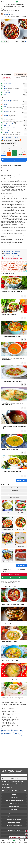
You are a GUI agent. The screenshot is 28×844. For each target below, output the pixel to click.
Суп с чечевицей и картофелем (11, 336)
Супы (7, 512)
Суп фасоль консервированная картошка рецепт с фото (11, 472)
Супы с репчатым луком (14, 493)
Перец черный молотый (10, 127)
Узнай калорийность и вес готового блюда (14, 159)
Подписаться (14, 778)
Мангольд (6, 130)
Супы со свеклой (14, 497)
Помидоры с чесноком (20, 513)
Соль (5, 94)
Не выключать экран (21, 74)
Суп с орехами (14, 490)
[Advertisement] (14, 57)
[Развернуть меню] (26, 837)
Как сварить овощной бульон (11, 679)
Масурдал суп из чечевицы (10, 449)
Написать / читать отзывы (11, 253)
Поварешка (7, 14)
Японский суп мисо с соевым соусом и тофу (14, 427)
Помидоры (6, 111)
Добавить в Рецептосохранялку (12, 251)
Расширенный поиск (14, 830)
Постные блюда (7, 561)
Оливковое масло (8, 109)
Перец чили (7, 119)
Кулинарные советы (14, 816)
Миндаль (6, 132)
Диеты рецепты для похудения (20, 545)
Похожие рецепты (15, 16)
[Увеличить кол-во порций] (26, 77)
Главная (14, 794)
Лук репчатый (7, 86)
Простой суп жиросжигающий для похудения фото (12, 403)
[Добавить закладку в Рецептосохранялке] (23, 41)
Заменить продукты (6, 77)
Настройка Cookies (14, 806)
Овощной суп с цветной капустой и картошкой (12, 292)
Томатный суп (20, 561)
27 (25, 41)
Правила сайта (14, 797)
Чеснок (5, 88)
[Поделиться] (26, 834)
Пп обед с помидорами (14, 487)
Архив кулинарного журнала (14, 825)
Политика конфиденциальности (14, 800)
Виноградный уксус (9, 123)
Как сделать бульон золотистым (12, 623)
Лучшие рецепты (14, 813)
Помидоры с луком (7, 529)
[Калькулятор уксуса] (15, 123)
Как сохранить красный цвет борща (13, 604)
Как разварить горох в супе (10, 660)
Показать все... (21, 565)
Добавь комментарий (14, 577)
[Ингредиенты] (26, 831)
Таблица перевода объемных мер (10, 137)
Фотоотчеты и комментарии (14, 833)
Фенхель (6, 115)
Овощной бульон (8, 125)
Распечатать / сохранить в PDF (12, 255)
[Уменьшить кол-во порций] (26, 79)
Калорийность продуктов (14, 819)
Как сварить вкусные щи (9, 641)
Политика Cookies (14, 803)
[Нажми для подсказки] (20, 140)
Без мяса (7, 544)
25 (4, 41)
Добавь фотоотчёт (14, 574)
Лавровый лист (7, 92)
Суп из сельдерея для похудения (12, 381)
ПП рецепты (20, 529)
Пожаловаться (5, 16)
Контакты (14, 809)
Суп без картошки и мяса (9, 314)
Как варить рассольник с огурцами (12, 697)
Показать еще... (21, 480)
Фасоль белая (7, 83)
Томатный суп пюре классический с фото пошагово (13, 358)
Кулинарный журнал (14, 822)
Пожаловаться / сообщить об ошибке (13, 258)
